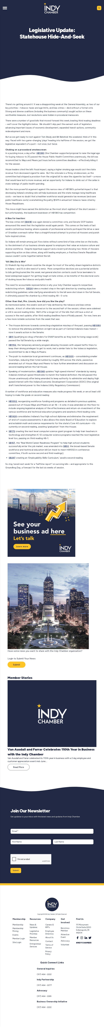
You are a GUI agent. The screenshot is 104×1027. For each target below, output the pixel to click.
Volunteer (65, 945)
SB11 (11, 337)
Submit (16, 664)
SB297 (12, 457)
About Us (49, 937)
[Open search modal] (99, 8)
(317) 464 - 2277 (44, 985)
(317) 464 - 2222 (44, 974)
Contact (49, 941)
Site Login (17, 942)
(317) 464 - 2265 (44, 996)
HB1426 (13, 416)
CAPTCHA (15, 851)
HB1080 (96, 325)
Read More (18, 767)
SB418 (28, 222)
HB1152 (12, 345)
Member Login (19, 938)
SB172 (12, 431)
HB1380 (40, 153)
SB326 (29, 288)
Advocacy (65, 941)
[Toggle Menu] (5, 8)
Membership (18, 925)
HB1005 (69, 356)
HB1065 (41, 371)
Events (15, 935)
